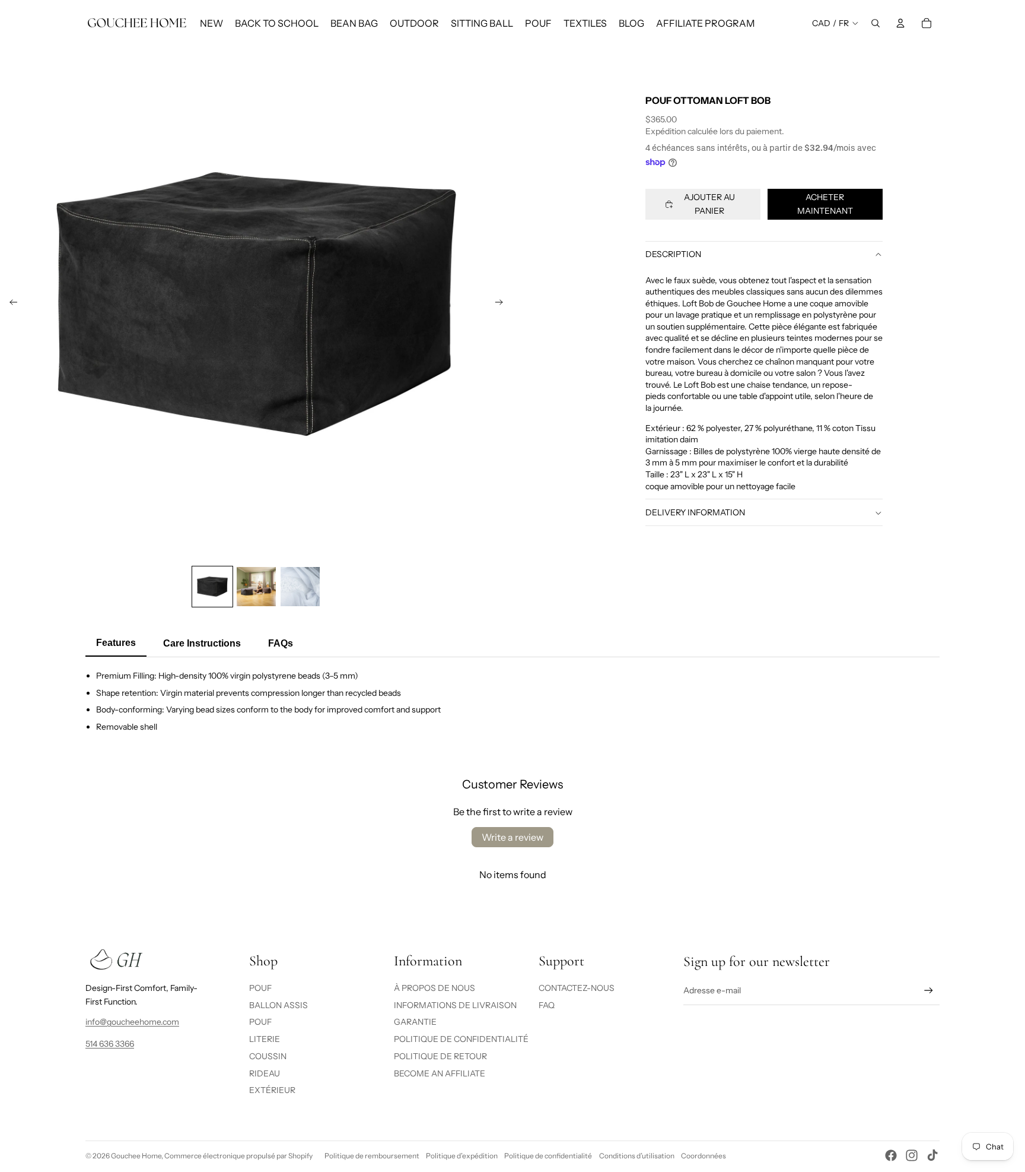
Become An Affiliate (439, 1073)
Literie (264, 1039)
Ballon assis (278, 1005)
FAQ (547, 1005)
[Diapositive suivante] (502, 304)
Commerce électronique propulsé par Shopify (238, 1155)
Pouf (260, 988)
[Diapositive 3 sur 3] (300, 586)
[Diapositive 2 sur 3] (256, 586)
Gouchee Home (136, 1155)
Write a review (512, 837)
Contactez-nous (577, 988)
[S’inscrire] (929, 991)
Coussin (268, 1056)
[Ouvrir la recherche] (875, 23)
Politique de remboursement (371, 1155)
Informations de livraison (455, 1005)
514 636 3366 (109, 1043)
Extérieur (272, 1090)
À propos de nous (434, 988)
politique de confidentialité (461, 1039)
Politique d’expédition (462, 1155)
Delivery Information (695, 513)
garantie (415, 1021)
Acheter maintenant (825, 204)
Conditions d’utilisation (636, 1155)
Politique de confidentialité (548, 1155)
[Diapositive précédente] (10, 304)
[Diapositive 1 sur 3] (212, 586)
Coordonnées (703, 1155)
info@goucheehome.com (132, 1021)
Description (673, 254)
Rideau (264, 1073)
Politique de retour (440, 1056)
